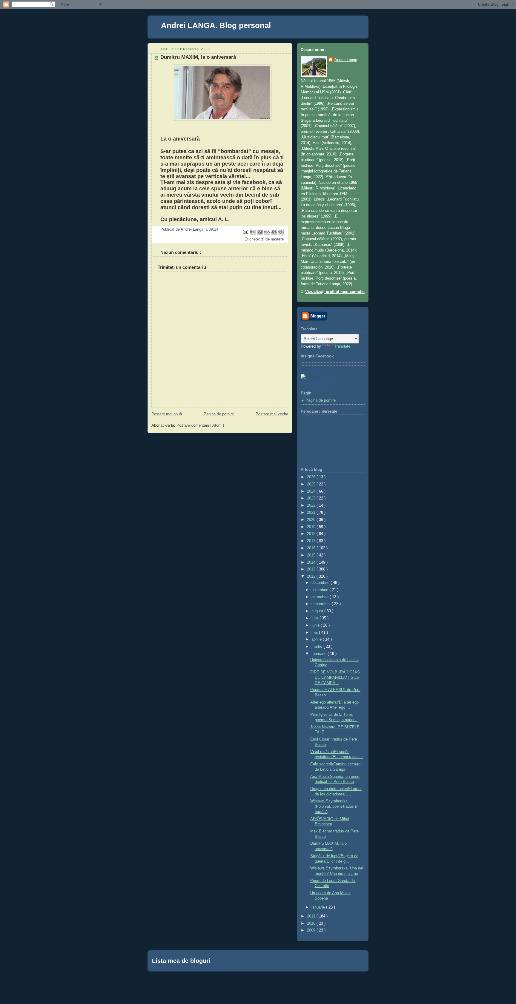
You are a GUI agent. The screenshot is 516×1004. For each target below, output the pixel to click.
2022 (312, 505)
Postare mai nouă (166, 414)
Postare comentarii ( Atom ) (200, 425)
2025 (312, 484)
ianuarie (318, 907)
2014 (312, 562)
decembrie (321, 583)
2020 (312, 520)
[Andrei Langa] (303, 378)
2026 (312, 477)
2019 (312, 527)
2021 (312, 513)
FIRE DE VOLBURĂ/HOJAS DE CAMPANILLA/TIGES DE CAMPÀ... (335, 677)
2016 (312, 548)
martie (317, 646)
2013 (312, 569)
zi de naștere (272, 239)
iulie (315, 618)
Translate (342, 346)
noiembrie (320, 590)
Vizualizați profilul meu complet (335, 292)
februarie (319, 654)
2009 (312, 930)
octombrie (320, 597)
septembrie (321, 604)
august (317, 611)
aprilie (317, 639)
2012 (312, 576)
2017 (312, 541)
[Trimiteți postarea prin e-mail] (245, 231)
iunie (316, 625)
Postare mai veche (272, 414)
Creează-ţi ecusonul (315, 383)
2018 (312, 534)
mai (315, 632)
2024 (312, 491)
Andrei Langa (345, 60)
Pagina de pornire (219, 414)
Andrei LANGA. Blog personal (216, 25)
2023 (312, 498)
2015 (312, 555)
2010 (312, 923)
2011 (312, 916)
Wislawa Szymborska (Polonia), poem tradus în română (334, 806)
